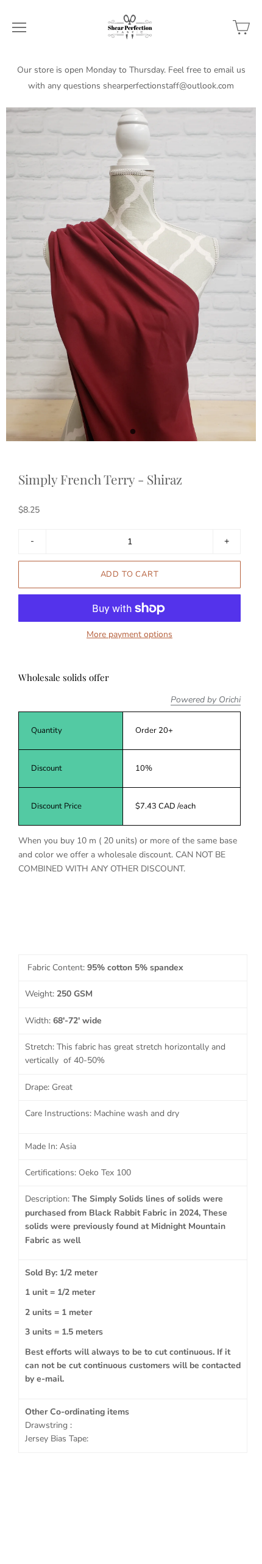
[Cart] (241, 27)
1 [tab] (133, 435)
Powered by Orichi (206, 699)
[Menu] (19, 27)
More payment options (129, 634)
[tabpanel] (131, 274)
